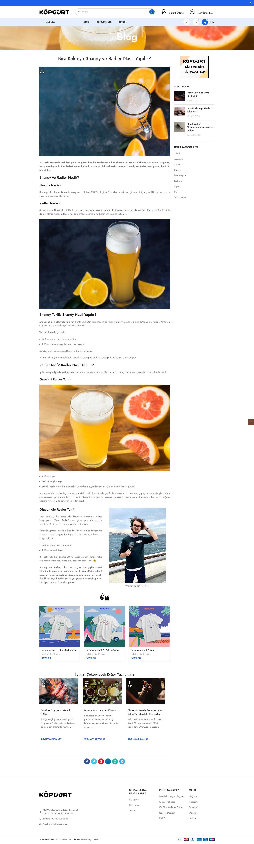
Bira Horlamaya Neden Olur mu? (199, 110)
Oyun (176, 186)
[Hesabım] (186, 22)
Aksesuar (178, 159)
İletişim (192, 818)
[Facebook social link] (87, 761)
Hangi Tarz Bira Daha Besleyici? (198, 94)
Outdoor (178, 181)
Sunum (177, 170)
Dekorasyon (180, 175)
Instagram (134, 799)
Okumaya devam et (51, 739)
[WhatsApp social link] (115, 761)
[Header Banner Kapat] (250, 3)
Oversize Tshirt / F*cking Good (102, 650)
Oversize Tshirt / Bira (142, 650)
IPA (55, 501)
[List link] (59, 818)
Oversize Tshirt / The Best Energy (59, 650)
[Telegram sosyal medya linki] (122, 761)
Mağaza (193, 796)
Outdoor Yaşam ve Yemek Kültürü (56, 712)
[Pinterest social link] (101, 761)
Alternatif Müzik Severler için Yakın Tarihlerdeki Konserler (145, 712)
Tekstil (44, 654)
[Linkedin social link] (108, 761)
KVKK (162, 818)
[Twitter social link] (94, 761)
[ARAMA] (152, 11)
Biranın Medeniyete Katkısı (100, 710)
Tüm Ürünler (54, 654)
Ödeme (192, 812)
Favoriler (193, 807)
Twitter (132, 810)
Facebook (134, 805)
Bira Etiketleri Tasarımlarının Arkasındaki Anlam (200, 127)
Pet (175, 192)
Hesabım (193, 801)
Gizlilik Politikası (167, 801)
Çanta (177, 164)
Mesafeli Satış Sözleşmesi (171, 796)
